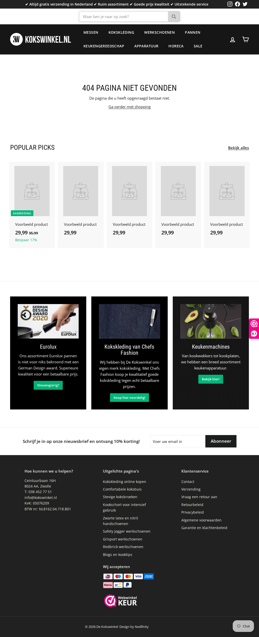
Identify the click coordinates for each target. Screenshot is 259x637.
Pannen (193, 32)
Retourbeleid (192, 504)
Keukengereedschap (103, 46)
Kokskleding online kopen (124, 481)
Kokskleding (121, 32)
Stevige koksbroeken (120, 496)
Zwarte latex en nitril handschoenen (120, 521)
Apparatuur (146, 46)
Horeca (176, 46)
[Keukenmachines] (210, 321)
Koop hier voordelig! (129, 397)
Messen (90, 32)
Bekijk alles (238, 147)
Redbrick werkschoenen (123, 546)
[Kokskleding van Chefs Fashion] (129, 321)
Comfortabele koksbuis (122, 489)
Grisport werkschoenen (122, 539)
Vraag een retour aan (199, 496)
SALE (198, 46)
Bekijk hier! (211, 379)
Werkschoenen (159, 32)
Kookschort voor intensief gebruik (124, 507)
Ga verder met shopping (130, 106)
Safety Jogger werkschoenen (126, 531)
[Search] (174, 16)
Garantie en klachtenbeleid (204, 527)
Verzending (191, 489)
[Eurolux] (48, 321)
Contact (187, 481)
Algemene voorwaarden (201, 520)
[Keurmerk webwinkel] (120, 601)
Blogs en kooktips (117, 554)
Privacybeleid (192, 512)
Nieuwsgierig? (48, 385)
